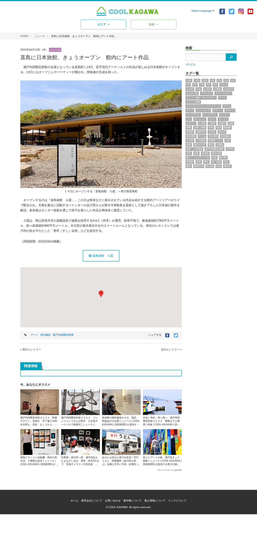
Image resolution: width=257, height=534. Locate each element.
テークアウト (210, 114)
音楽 (218, 166)
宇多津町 (213, 136)
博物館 (189, 131)
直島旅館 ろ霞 (102, 255)
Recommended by (165, 470)
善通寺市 (200, 131)
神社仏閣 (216, 153)
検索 (189, 48)
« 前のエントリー (30, 349)
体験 (188, 127)
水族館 (219, 144)
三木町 (202, 123)
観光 (188, 166)
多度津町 (190, 136)
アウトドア (206, 93)
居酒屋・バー (215, 140)
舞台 (206, 162)
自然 (198, 162)
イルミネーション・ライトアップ (203, 106)
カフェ (227, 106)
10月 (188, 80)
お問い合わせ (113, 500)
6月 (195, 84)
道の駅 (209, 166)
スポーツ (229, 110)
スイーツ (217, 110)
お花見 (207, 89)
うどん (223, 84)
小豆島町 (200, 140)
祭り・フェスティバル (197, 157)
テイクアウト (193, 114)
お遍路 (217, 89)
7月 (202, 84)
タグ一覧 (192, 73)
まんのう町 (192, 93)
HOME (24, 36)
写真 (211, 127)
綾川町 (223, 157)
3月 (226, 80)
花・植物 (216, 162)
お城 (198, 89)
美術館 (189, 162)
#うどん (191, 64)
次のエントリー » (171, 349)
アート (34, 334)
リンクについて (177, 500)
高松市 (227, 166)
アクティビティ (223, 93)
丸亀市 (222, 123)
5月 (188, 84)
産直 (188, 153)
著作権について (132, 500)
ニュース (39, 36)
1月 (212, 80)
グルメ (189, 110)
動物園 (227, 127)
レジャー (190, 123)
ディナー (224, 114)
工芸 (227, 140)
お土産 (189, 89)
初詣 (218, 127)
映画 (188, 144)
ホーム (74, 500)
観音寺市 (198, 166)
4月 (233, 80)
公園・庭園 (199, 127)
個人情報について (154, 500)
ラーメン (223, 119)
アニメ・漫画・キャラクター (201, 97)
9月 (215, 84)
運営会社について (91, 500)
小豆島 (189, 140)
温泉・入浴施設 (194, 149)
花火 (226, 162)
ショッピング (203, 110)
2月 (219, 80)
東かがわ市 (199, 144)
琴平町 (230, 149)
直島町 (205, 153)
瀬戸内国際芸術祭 (63, 334)
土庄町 (212, 131)
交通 (231, 123)
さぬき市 (228, 89)
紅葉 (214, 157)
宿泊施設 (45, 334)
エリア (101, 24)
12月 (205, 80)
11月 (197, 80)
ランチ (212, 119)
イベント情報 (193, 102)
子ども (202, 136)
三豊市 (212, 123)
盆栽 (196, 153)
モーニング (199, 119)
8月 (208, 84)
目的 (151, 24)
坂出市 (222, 131)
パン (188, 119)
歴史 (211, 144)
